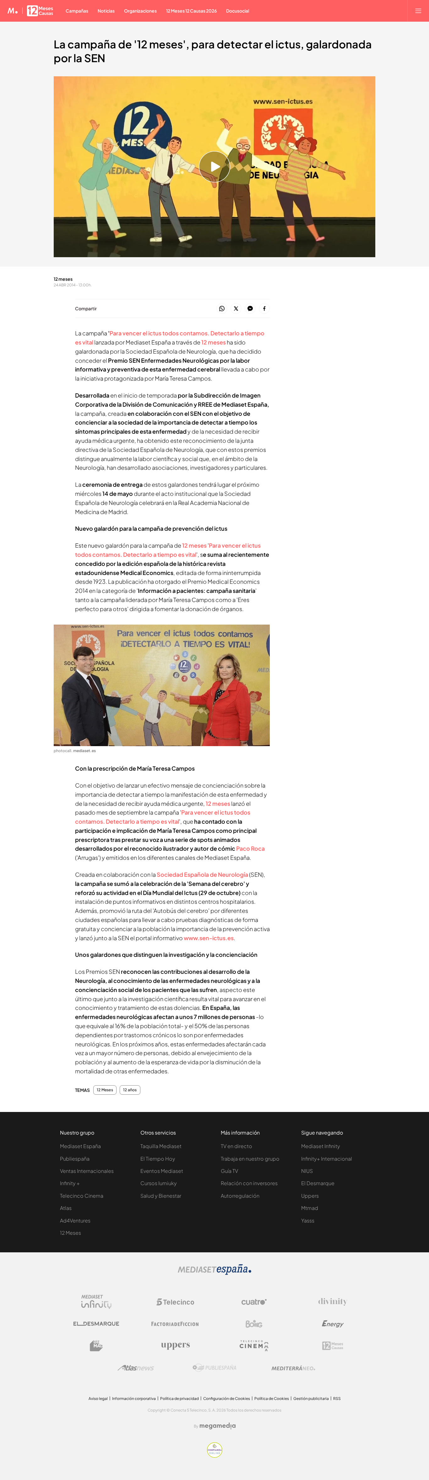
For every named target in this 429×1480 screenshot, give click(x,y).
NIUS (307, 1171)
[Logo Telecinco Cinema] (254, 1346)
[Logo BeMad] (96, 1346)
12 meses (213, 342)
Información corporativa (134, 1398)
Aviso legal (98, 1398)
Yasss (307, 1220)
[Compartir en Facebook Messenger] (250, 309)
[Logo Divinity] (332, 1302)
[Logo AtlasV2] (135, 1368)
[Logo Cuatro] (254, 1302)
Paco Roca (250, 848)
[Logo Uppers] (175, 1346)
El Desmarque (317, 1183)
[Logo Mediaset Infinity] (96, 1302)
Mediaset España (80, 1146)
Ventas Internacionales (87, 1171)
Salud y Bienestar (160, 1195)
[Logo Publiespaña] (214, 1368)
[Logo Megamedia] (218, 1426)
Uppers (310, 1195)
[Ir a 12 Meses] (40, 11)
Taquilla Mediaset (161, 1146)
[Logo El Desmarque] (96, 1324)
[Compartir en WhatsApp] (221, 309)
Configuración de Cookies (226, 1398)
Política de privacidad (179, 1398)
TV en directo (236, 1146)
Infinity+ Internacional (326, 1158)
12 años (130, 1090)
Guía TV (229, 1171)
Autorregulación (240, 1195)
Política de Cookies (271, 1398)
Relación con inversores (249, 1183)
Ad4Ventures (75, 1220)
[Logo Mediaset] (214, 1273)
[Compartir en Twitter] (236, 309)
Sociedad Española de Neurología (202, 874)
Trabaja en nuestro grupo (250, 1158)
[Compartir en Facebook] (264, 309)
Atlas (66, 1208)
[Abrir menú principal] (418, 11)
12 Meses (105, 1090)
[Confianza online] (214, 1456)
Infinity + (70, 1183)
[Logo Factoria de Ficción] (175, 1324)
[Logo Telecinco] (175, 1302)
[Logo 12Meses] (332, 1346)
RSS (337, 1398)
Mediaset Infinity (320, 1146)
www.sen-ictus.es (209, 937)
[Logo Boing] (254, 1324)
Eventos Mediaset (161, 1171)
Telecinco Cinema (81, 1195)
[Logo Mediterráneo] (293, 1367)
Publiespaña (75, 1158)
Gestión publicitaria (311, 1398)
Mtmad (309, 1208)
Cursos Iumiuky (158, 1183)
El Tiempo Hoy (157, 1158)
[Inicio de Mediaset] (13, 11)
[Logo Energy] (333, 1324)
